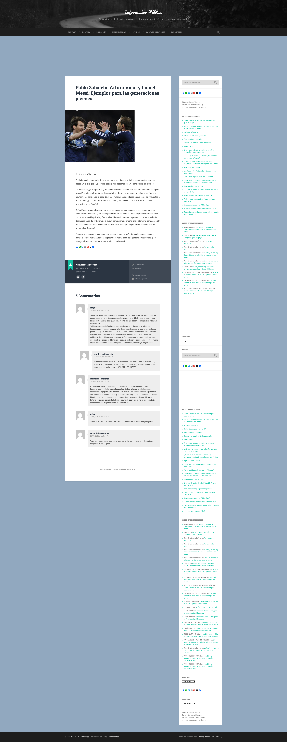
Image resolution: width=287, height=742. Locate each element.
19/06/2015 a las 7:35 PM (99, 381)
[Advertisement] (143, 53)
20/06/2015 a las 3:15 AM (99, 436)
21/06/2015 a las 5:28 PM (103, 357)
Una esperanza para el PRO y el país (197, 205)
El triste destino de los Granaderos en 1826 (200, 209)
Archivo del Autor (78, 277)
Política (86, 32)
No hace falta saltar (191, 132)
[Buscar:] (200, 82)
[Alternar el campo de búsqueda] (218, 32)
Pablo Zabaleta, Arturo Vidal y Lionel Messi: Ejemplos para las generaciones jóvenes (117, 92)
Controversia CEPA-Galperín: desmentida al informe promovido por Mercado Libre (200, 181)
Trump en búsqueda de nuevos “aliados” (199, 177)
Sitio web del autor (83, 277)
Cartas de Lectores (155, 32)
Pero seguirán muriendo (193, 139)
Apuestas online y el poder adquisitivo (198, 196)
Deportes (138, 268)
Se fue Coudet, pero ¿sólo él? (195, 136)
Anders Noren (204, 737)
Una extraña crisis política (193, 186)
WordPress (114, 737)
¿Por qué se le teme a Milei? (194, 511)
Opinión (136, 32)
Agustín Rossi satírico (192, 167)
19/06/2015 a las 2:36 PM (99, 310)
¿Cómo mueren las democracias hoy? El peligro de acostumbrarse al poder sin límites (201, 163)
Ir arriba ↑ (217, 737)
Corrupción (176, 32)
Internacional (119, 32)
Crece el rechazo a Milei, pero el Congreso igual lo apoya (200, 236)
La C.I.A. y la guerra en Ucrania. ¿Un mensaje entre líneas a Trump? (201, 650)
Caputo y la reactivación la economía (198, 143)
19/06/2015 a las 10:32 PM (100, 417)
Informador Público (143, 12)
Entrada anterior (140, 275)
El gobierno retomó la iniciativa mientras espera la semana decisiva (199, 151)
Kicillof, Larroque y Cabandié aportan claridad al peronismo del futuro (201, 127)
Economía (101, 32)
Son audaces (188, 146)
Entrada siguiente (141, 279)
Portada (72, 32)
